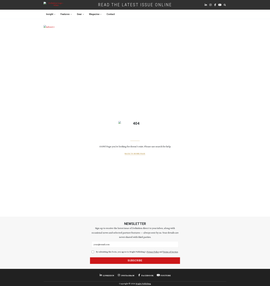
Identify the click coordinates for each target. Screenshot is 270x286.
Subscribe (135, 260)
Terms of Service (170, 251)
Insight (49, 14)
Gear (79, 14)
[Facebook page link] (215, 4)
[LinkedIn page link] (205, 4)
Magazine (94, 14)
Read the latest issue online (135, 4)
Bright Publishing (143, 283)
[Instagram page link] (210, 4)
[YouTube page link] (219, 4)
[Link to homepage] (55, 5)
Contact (111, 14)
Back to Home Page (135, 153)
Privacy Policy (153, 251)
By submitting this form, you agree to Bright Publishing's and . (137, 251)
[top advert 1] (135, 39)
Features (65, 14)
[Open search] (224, 5)
